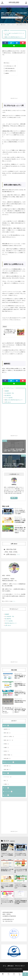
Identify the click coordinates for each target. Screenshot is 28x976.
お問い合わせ (8, 402)
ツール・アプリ (8, 791)
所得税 (6, 743)
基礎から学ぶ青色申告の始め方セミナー (14, 37)
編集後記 (6, 73)
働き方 (6, 773)
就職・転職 (7, 769)
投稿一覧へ (13, 497)
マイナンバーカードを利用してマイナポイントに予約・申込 (7, 902)
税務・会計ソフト (8, 740)
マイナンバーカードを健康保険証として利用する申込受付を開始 (20, 520)
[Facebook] (5, 42)
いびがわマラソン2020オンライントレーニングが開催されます (21, 886)
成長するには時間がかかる (10, 70)
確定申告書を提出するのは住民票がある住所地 (20, 701)
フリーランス (7, 776)
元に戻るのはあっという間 (10, 65)
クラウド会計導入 (9, 397)
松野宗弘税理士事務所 (17, 968)
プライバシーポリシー (20, 965)
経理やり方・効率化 (9, 736)
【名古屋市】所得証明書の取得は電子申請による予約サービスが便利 (21, 902)
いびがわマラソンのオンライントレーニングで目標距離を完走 (7, 855)
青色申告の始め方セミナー (11, 623)
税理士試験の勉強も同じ (9, 68)
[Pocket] (23, 42)
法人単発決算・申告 (9, 393)
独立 (6, 780)
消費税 (6, 747)
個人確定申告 (8, 395)
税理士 (6, 725)
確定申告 (6, 729)
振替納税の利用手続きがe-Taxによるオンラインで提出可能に (20, 694)
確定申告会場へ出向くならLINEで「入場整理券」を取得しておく (20, 677)
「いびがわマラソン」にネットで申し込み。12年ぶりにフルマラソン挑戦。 (10, 332)
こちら (18, 554)
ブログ (8, 24)
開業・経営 (7, 732)
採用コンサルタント (9, 762)
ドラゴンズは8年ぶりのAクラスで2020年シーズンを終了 (20, 512)
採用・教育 (7, 765)
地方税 (6, 751)
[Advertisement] (14, 87)
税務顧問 (7, 391)
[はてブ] (17, 42)
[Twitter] (11, 42)
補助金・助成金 (8, 754)
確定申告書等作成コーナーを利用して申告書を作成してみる (20, 685)
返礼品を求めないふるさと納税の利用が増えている (7, 870)
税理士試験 (7, 758)
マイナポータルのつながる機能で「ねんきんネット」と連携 (21, 871)
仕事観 (6, 784)
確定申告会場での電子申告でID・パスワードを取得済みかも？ (20, 711)
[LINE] (14, 45)
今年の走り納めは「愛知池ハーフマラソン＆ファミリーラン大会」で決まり (20, 530)
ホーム (4, 965)
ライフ (20, 17)
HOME (3, 24)
